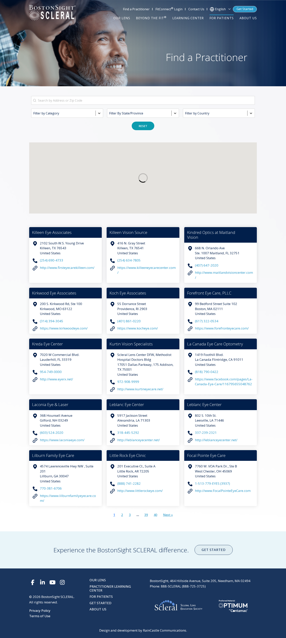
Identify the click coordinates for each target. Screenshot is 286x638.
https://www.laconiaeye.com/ (62, 440)
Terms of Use (39, 616)
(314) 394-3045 (51, 321)
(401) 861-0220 (129, 321)
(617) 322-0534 (206, 321)
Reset (143, 126)
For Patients (101, 596)
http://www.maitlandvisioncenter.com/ (224, 275)
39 (146, 515)
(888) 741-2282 (129, 483)
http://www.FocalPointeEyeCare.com (223, 490)
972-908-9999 (128, 381)
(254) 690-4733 (51, 260)
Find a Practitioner (136, 9)
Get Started (245, 9)
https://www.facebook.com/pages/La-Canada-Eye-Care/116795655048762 (224, 381)
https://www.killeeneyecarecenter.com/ (146, 270)
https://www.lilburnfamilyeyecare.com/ (68, 498)
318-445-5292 (128, 432)
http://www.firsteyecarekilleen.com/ (67, 267)
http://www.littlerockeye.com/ (140, 490)
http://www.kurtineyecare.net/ (140, 389)
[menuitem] (121, 18)
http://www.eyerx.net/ (56, 379)
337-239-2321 (206, 432)
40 (155, 515)
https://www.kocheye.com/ (137, 328)
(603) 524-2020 (51, 432)
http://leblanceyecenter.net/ (138, 440)
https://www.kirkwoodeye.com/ (64, 328)
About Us (97, 609)
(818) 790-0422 (206, 372)
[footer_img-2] (203, 606)
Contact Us (196, 9)
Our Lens (97, 580)
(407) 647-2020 (206, 265)
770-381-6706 (51, 488)
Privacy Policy (39, 610)
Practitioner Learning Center (110, 588)
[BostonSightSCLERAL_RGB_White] (52, 12)
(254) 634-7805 (129, 260)
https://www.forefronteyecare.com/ (222, 328)
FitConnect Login (168, 8)
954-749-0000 (51, 372)
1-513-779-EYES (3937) (212, 483)
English (220, 9)
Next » (168, 515)
